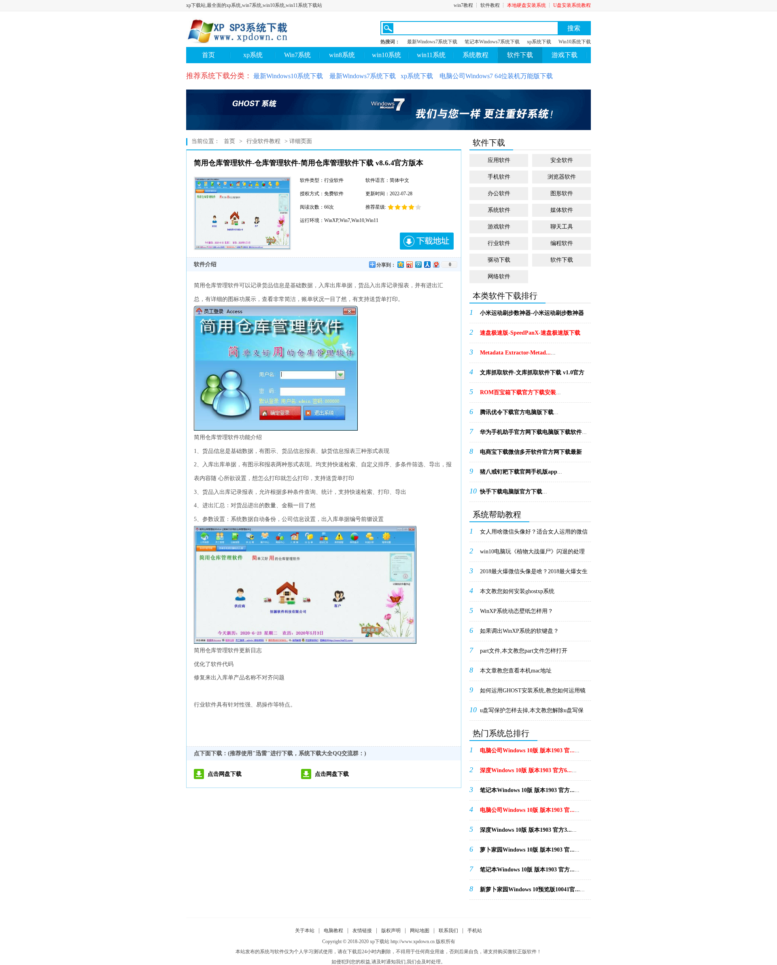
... (532, 315)
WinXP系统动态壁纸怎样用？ (516, 611)
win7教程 (463, 5)
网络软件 (499, 276)
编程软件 (561, 243)
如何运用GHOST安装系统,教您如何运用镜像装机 (533, 693)
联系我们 (448, 930)
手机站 (474, 930)
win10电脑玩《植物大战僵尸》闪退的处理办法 (532, 554)
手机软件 (499, 177)
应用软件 (499, 160)
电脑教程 (333, 930)
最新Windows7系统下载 (432, 42)
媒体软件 (561, 210)
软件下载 (561, 260)
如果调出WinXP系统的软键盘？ (519, 631)
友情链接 (362, 930)
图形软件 (561, 193)
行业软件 (499, 243)
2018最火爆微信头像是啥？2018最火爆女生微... (534, 574)
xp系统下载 (539, 42)
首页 (208, 54)
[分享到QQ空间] (400, 264)
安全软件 (561, 160)
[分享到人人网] (426, 264)
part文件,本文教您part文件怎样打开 (523, 651)
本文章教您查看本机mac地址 (516, 671)
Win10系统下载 (574, 42)
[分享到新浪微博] (409, 264)
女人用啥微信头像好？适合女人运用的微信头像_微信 (534, 534)
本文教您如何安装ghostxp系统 (517, 591)
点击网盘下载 (225, 774)
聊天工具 (561, 227)
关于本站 (304, 930)
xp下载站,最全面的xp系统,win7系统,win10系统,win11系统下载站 (254, 5)
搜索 (573, 28)
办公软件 (499, 193)
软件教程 (490, 5)
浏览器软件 (562, 177)
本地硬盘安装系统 (526, 5)
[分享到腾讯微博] (418, 264)
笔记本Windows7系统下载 (492, 42)
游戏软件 (499, 227)
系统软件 (499, 210)
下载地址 (427, 241)
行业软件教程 (263, 141)
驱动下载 (499, 260)
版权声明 (391, 930)
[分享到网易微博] (435, 264)
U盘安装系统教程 (572, 5)
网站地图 (419, 930)
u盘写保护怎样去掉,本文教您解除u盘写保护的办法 (532, 713)
